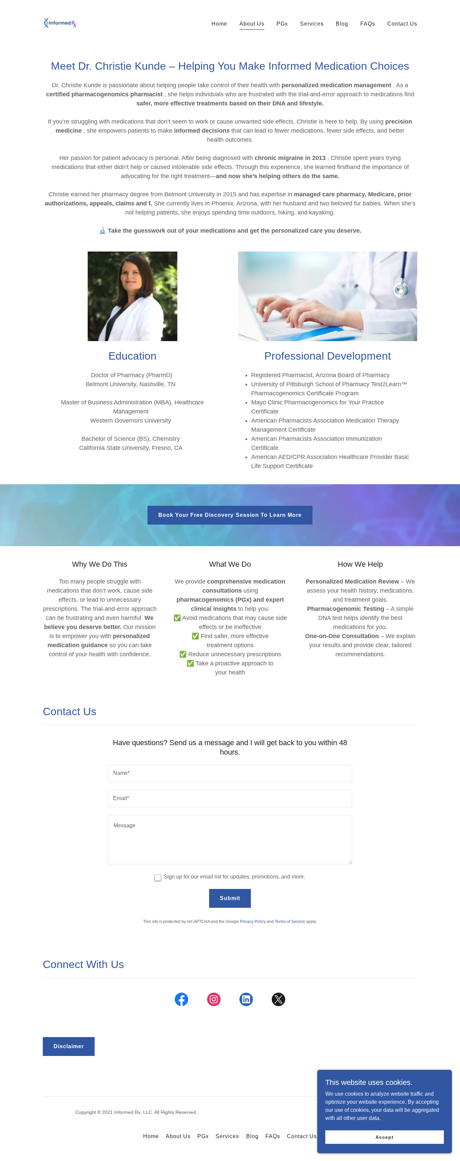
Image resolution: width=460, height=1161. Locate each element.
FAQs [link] (367, 24)
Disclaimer (69, 1046)
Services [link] (312, 24)
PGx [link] (282, 24)
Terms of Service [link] (290, 921)
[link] (60, 22)
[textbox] (230, 773)
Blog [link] (342, 24)
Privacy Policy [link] (253, 921)
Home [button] (151, 1136)
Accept (384, 1136)
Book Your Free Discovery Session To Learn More (229, 515)
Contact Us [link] (402, 24)
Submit (230, 898)
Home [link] (219, 24)
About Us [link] (251, 24)
